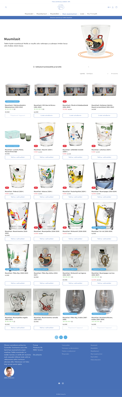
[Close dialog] (77, 177)
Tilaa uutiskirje (61, 211)
